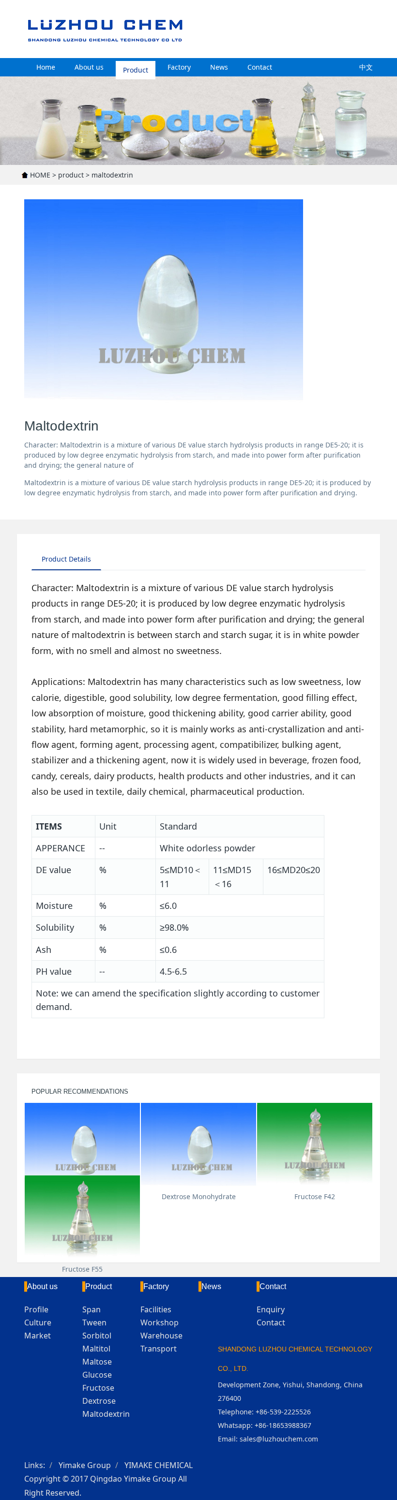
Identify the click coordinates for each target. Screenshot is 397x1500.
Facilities (155, 1309)
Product (135, 67)
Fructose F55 (82, 1269)
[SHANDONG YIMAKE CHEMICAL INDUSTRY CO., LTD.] (175, 28)
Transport (158, 1348)
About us (89, 67)
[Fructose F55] (82, 1218)
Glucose (97, 1374)
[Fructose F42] (314, 1146)
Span (91, 1309)
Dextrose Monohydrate (199, 1196)
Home (45, 67)
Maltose (97, 1361)
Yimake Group (85, 1465)
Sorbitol (96, 1335)
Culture (37, 1322)
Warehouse (161, 1335)
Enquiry (271, 1309)
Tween (94, 1322)
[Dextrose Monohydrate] (198, 1146)
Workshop (159, 1322)
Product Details (66, 559)
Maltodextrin (106, 1414)
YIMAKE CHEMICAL (158, 1465)
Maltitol (96, 1348)
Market (37, 1335)
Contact (259, 67)
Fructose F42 (314, 1196)
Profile (36, 1309)
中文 (366, 67)
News (219, 67)
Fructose (98, 1387)
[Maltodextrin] (82, 1146)
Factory (179, 67)
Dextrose (99, 1401)
